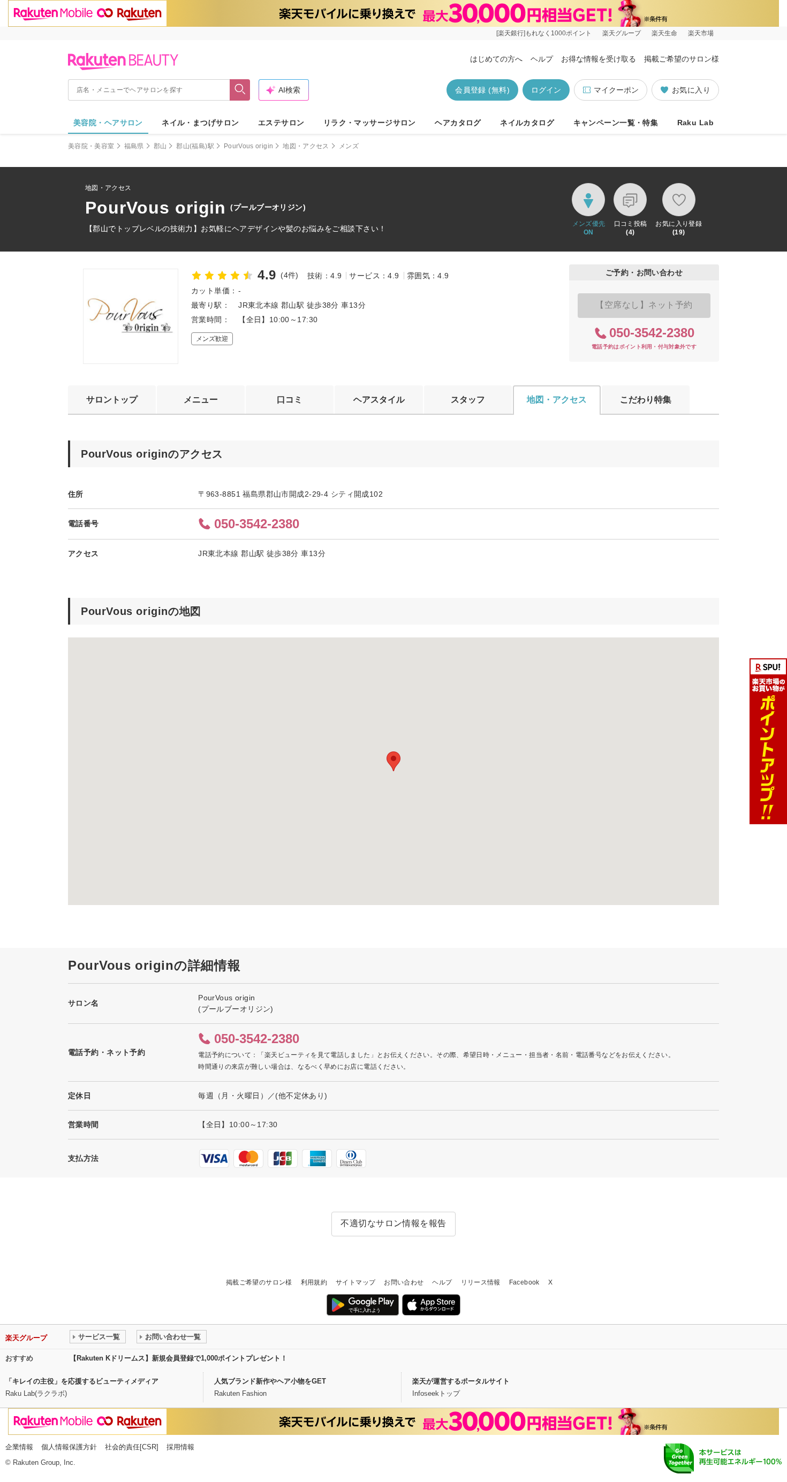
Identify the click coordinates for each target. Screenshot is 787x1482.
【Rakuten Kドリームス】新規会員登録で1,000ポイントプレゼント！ (178, 1358)
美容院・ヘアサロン (108, 122)
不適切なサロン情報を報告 (393, 1223)
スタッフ (468, 399)
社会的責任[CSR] (131, 1447)
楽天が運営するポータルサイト (461, 1381)
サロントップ (112, 399)
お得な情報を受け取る (598, 59)
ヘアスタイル (379, 399)
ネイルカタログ (527, 122)
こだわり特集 (645, 399)
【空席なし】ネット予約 (643, 304)
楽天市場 (701, 33)
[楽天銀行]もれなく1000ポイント (544, 33)
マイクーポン (616, 90)
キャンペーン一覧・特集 (616, 122)
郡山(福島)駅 (195, 146)
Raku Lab (695, 122)
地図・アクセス (306, 146)
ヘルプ (542, 59)
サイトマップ (355, 1282)
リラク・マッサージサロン (369, 122)
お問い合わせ (403, 1282)
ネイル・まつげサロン (200, 122)
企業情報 (19, 1447)
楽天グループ (621, 33)
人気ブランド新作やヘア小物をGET (270, 1381)
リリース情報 (481, 1282)
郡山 (160, 146)
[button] (393, 761)
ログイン (546, 90)
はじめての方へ (496, 59)
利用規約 (314, 1282)
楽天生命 (664, 33)
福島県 (134, 146)
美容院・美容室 (91, 146)
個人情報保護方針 (69, 1447)
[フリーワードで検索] (240, 90)
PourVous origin (248, 146)
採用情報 (180, 1447)
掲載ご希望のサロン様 (681, 59)
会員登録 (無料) (482, 90)
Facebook (524, 1282)
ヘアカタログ (458, 122)
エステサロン (281, 122)
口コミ (289, 399)
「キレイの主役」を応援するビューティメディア (81, 1381)
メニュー (201, 399)
